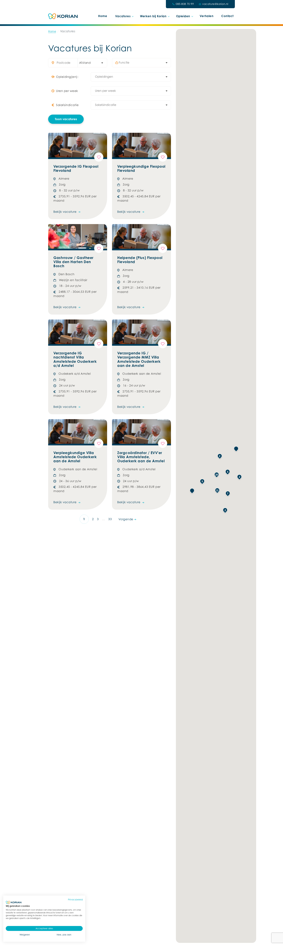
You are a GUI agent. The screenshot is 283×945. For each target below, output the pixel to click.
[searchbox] (143, 62)
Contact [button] (227, 16)
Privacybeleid (75, 899)
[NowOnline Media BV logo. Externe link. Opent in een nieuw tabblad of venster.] (13, 902)
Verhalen (206, 16)
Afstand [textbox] (85, 62)
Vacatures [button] (123, 16)
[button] (192, 490)
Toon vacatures (66, 119)
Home (102, 16)
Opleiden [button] (183, 16)
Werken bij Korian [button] (153, 16)
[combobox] (91, 62)
